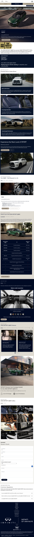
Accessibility (6, 535)
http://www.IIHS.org (24, 53)
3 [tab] (17, 352)
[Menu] (32, 1)
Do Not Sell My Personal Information (20, 535)
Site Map (14, 535)
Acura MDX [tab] (3, 216)
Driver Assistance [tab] (21, 327)
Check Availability (5, 208)
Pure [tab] (2, 180)
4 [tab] (18, 352)
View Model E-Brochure (14, 208)
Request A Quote (14, 39)
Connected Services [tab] (27, 327)
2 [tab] (16, 352)
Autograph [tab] (11, 180)
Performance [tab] (9, 327)
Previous (29, 328)
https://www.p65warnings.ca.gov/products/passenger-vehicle (16, 533)
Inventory (16, 508)
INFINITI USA (16, 507)
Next (32, 328)
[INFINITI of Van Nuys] (4, 1)
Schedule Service (28, 3)
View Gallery (3, 319)
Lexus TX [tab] (12, 216)
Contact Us (16, 503)
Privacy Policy (10, 535)
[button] (32, 466)
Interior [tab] (2, 327)
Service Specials (17, 516)
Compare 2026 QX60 (5, 276)
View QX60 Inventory (5, 39)
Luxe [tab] (4, 180)
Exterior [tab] (5, 327)
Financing (16, 504)
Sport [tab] (7, 180)
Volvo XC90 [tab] (7, 216)
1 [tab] (15, 352)
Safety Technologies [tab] (14, 327)
